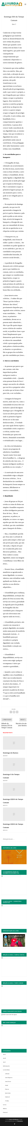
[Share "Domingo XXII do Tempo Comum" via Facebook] (10, 712)
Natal (6, 1085)
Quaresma (7, 1093)
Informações (6, 1066)
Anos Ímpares (8, 1077)
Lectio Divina (6, 1070)
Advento (7, 1073)
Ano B (4, 1058)
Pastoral (5, 1112)
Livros (4, 1104)
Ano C (14, 24)
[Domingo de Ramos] (14, 743)
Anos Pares (8, 1081)
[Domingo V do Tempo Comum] (14, 764)
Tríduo (7, 1101)
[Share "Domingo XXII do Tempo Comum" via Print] (17, 712)
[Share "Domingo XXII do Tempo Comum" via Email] (14, 712)
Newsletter (20, 1121)
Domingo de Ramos (10, 753)
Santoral (7, 1097)
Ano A (4, 1054)
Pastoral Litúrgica (14, 1119)
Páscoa (7, 1089)
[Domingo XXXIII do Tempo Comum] (14, 789)
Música (5, 1108)
